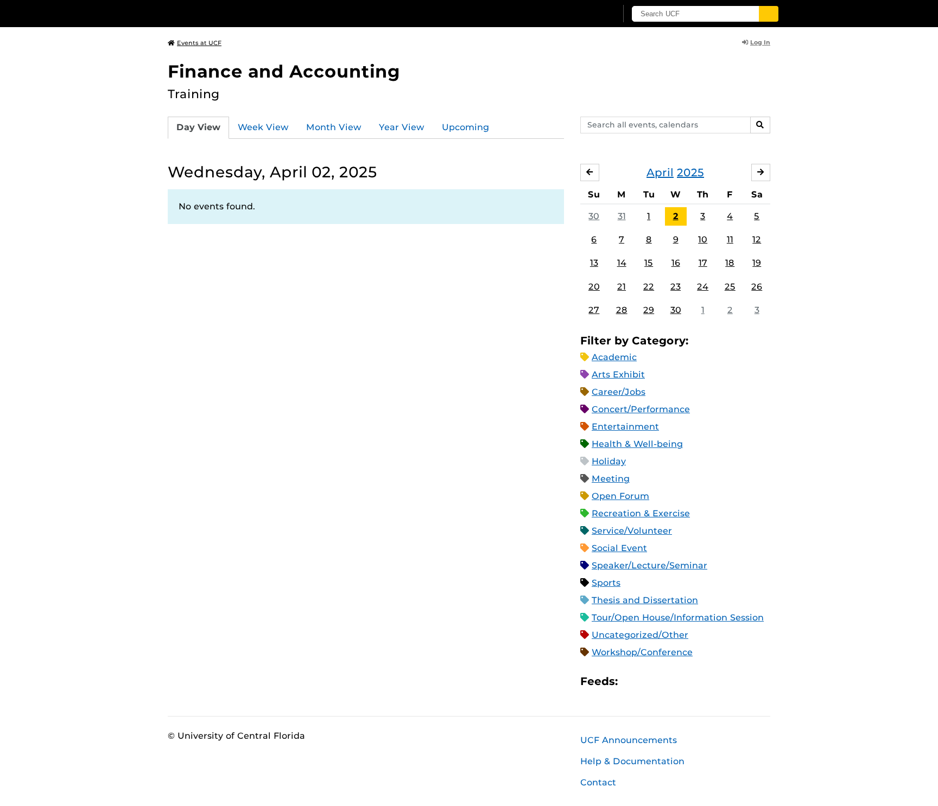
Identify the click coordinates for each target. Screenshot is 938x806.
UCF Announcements (628, 740)
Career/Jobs (618, 392)
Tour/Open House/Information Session (678, 617)
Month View (334, 127)
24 (702, 287)
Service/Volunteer (632, 531)
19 (756, 263)
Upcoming (465, 127)
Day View (198, 127)
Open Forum (620, 496)
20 (594, 287)
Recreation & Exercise (641, 513)
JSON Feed (705, 681)
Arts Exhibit (618, 374)
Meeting (611, 479)
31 (622, 216)
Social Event (619, 548)
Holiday (609, 461)
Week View (263, 127)
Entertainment (625, 426)
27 (593, 310)
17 (703, 263)
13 (594, 263)
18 (729, 263)
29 (648, 310)
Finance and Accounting (284, 71)
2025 (690, 172)
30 (593, 216)
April (660, 172)
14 (621, 263)
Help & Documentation (632, 761)
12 (756, 239)
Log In (760, 42)
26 (756, 287)
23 (675, 287)
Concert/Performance (641, 409)
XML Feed (687, 681)
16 (675, 263)
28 (622, 310)
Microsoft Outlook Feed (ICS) (650, 681)
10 (702, 239)
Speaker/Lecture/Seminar (649, 565)
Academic (614, 357)
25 (730, 287)
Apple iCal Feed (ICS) (632, 681)
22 (648, 287)
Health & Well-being (637, 444)
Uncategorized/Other (640, 635)
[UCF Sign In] (582, 14)
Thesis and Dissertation (645, 600)
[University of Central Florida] (247, 13)
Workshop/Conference (642, 652)
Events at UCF (199, 43)
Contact (598, 782)
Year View (401, 127)
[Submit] (768, 14)
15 (648, 263)
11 (730, 239)
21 (621, 287)
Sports (606, 583)
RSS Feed (669, 681)
